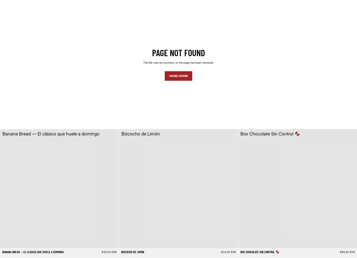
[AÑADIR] (113, 242)
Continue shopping (178, 76)
